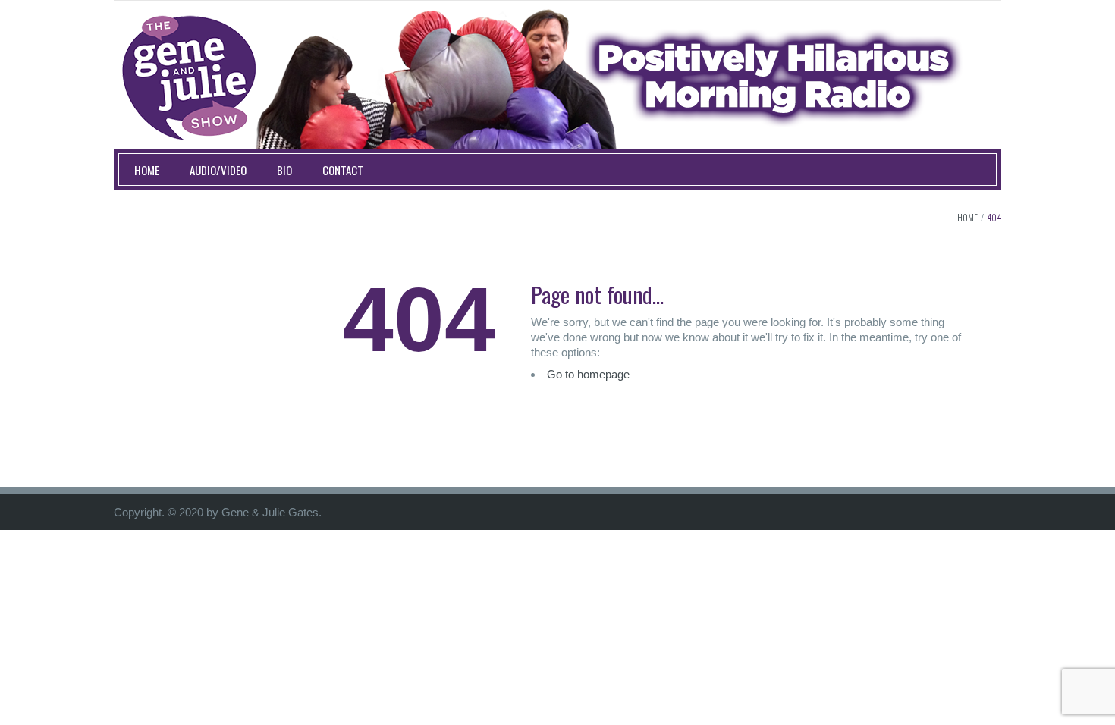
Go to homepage (588, 374)
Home (967, 217)
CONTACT (342, 170)
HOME (146, 170)
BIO (284, 170)
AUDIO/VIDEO (218, 170)
